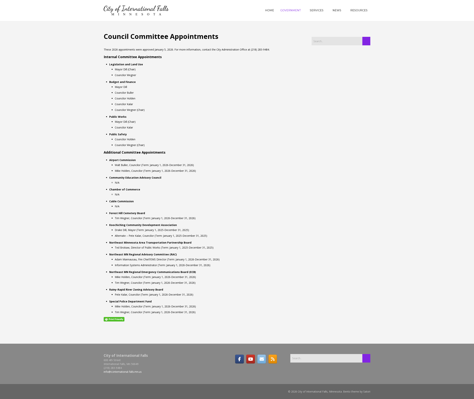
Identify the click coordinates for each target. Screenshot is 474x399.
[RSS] (272, 359)
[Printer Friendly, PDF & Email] (114, 319)
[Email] (261, 359)
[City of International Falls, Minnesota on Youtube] (250, 359)
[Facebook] (239, 359)
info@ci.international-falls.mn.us (123, 371)
